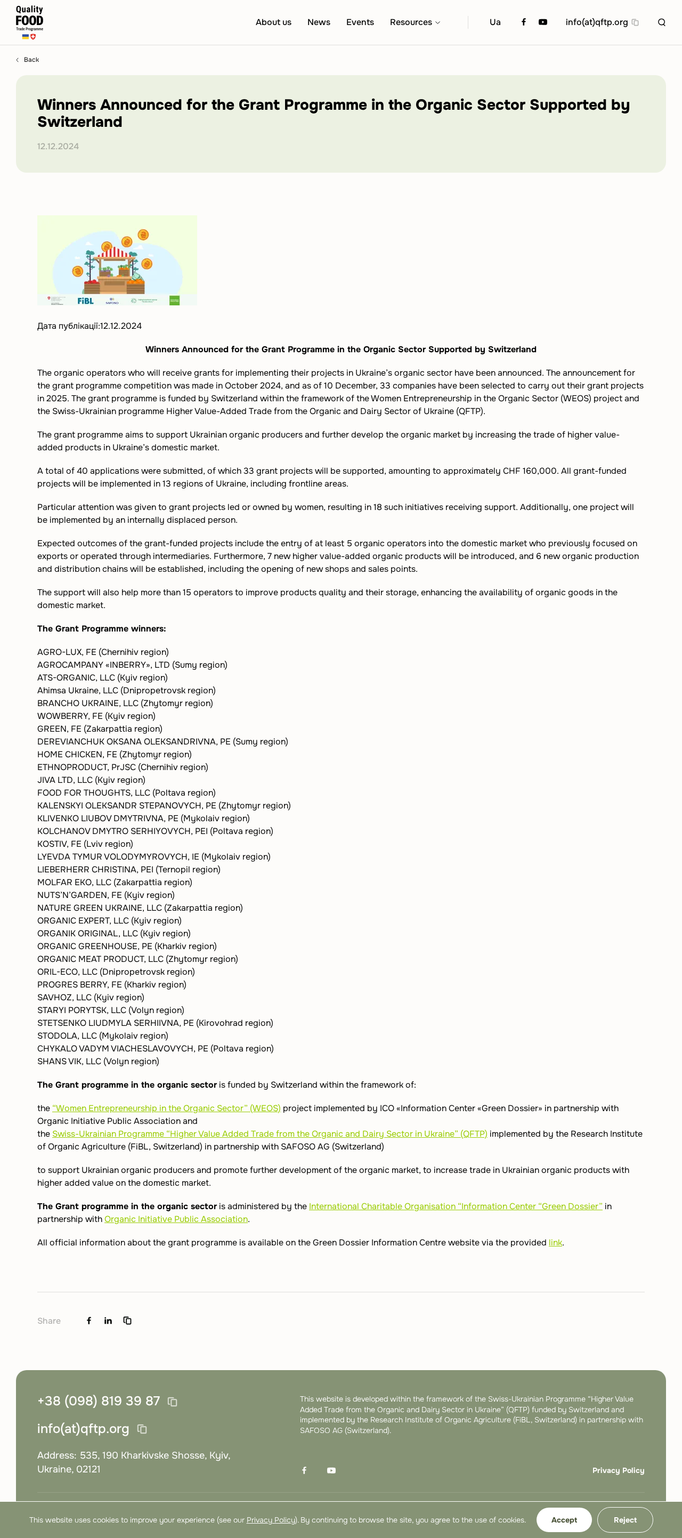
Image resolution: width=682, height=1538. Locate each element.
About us (273, 22)
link (555, 1242)
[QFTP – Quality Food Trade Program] (29, 22)
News (318, 22)
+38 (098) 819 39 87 (98, 1401)
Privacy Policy (618, 1470)
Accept (564, 1520)
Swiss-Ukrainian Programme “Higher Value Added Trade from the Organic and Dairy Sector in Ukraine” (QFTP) (270, 1133)
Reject (625, 1520)
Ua (495, 22)
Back (31, 60)
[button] (661, 22)
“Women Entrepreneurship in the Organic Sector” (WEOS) (166, 1108)
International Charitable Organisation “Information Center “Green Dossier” (456, 1206)
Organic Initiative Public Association (176, 1219)
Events (360, 22)
